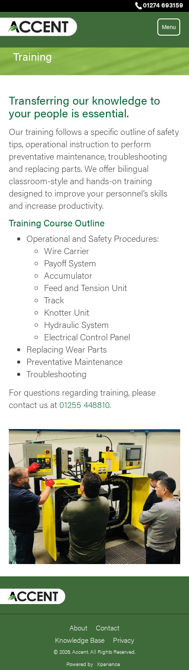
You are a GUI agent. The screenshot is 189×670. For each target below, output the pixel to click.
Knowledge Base (80, 640)
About (78, 628)
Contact (108, 628)
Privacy (123, 640)
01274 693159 (163, 4)
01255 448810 (84, 404)
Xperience (108, 664)
